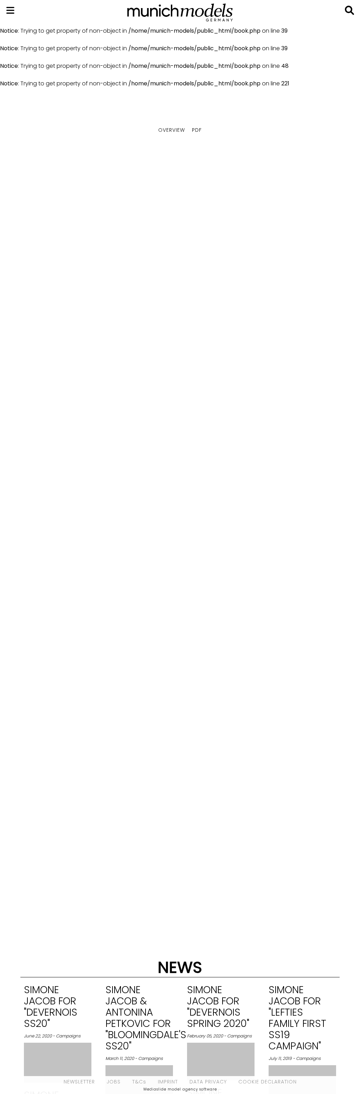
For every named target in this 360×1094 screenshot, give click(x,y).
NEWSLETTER (79, 1081)
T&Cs (139, 1081)
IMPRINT (168, 1081)
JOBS (114, 1081)
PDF (197, 130)
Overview (171, 130)
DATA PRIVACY (208, 1081)
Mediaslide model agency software (180, 1089)
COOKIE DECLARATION (267, 1081)
